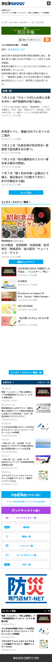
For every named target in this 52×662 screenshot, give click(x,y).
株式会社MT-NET (16, 49)
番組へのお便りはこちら (31, 39)
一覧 (48, 611)
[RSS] (47, 39)
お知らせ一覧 (43, 382)
